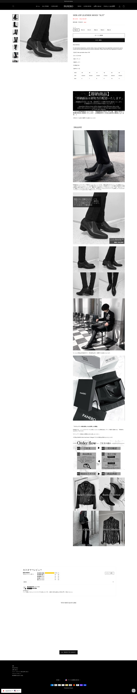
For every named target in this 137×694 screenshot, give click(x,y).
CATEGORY (54, 6)
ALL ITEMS (45, 6)
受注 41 (89, 30)
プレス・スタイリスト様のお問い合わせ (20, 671)
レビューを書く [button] (109, 573)
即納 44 (109, 30)
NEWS (79, 6)
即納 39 (76, 30)
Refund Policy (15, 667)
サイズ (74, 27)
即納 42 (96, 30)
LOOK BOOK (87, 6)
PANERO (68, 6)
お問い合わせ (97, 6)
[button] (40, 573)
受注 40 (83, 30)
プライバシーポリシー (16, 673)
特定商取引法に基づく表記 (17, 675)
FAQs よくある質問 (109, 6)
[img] (30, 586)
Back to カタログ (70, 652)
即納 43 (102, 30)
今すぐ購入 (99, 40)
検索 (13, 665)
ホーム (38, 6)
